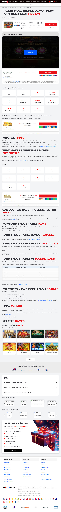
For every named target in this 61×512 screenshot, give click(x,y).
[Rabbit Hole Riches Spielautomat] (30, 499)
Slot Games (19, 7)
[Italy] (47, 499)
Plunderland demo (23, 284)
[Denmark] (27, 499)
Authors (42, 465)
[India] (42, 499)
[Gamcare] (13, 507)
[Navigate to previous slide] (4, 404)
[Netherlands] (53, 499)
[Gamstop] (5, 507)
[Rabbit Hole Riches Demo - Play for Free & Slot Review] (4, 499)
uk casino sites (14, 219)
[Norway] (4, 502)
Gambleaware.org (16, 81)
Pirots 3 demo (8, 314)
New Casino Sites (7, 474)
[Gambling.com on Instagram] (11, 492)
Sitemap (42, 476)
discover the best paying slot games (48, 146)
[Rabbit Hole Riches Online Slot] (21, 499)
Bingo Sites (6, 472)
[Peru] (7, 502)
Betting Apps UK (7, 469)
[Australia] (7, 499)
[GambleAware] (25, 507)
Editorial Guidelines (44, 467)
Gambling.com (4, 7)
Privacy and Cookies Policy (34, 493)
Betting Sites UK (7, 467)
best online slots (23, 160)
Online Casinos (11, 7)
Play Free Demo (9, 334)
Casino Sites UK (7, 462)
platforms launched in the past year (45, 300)
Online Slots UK (25, 462)
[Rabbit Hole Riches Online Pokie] (56, 499)
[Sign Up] (50, 2)
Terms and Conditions (23, 493)
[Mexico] (50, 499)
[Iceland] (36, 499)
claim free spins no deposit (34, 239)
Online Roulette (26, 469)
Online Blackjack (26, 467)
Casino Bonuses (25, 465)
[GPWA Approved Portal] (56, 507)
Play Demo (30, 52)
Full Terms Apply (39, 132)
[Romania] (9, 502)
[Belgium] (12, 499)
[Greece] (33, 499)
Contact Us (43, 469)
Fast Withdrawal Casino (27, 474)
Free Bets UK (25, 472)
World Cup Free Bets (8, 479)
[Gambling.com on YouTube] (6, 492)
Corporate (43, 472)
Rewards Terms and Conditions (46, 479)
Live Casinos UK (7, 465)
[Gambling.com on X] (4, 492)
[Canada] (24, 499)
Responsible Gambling (45, 474)
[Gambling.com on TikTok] (14, 492)
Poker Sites (6, 476)
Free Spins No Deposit (27, 476)
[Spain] (12, 502)
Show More (30, 359)
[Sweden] (15, 502)
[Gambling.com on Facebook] (9, 492)
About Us (43, 462)
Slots (15, 7)
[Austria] (9, 499)
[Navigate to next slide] (56, 404)
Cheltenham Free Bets (8, 481)
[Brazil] (18, 499)
